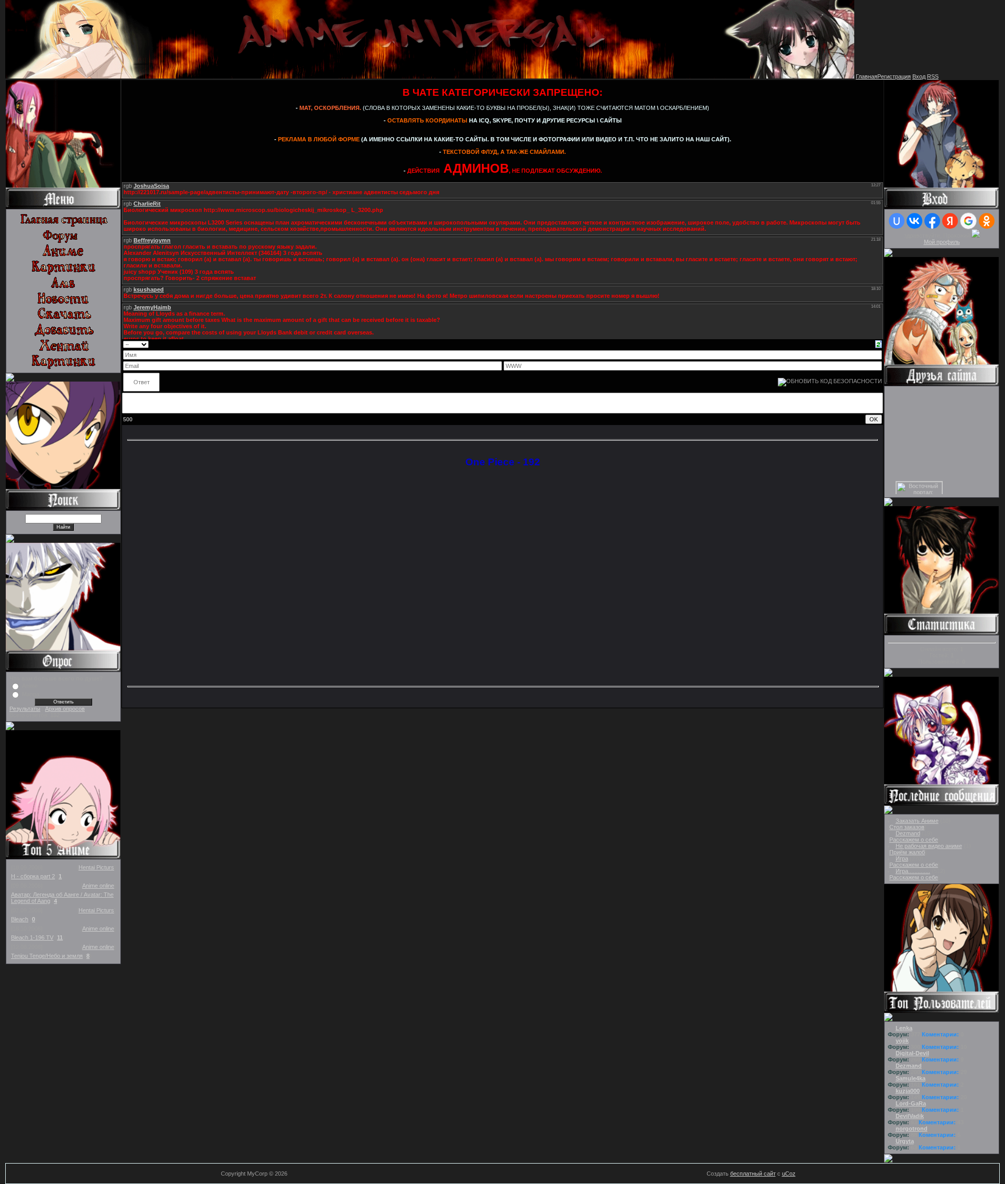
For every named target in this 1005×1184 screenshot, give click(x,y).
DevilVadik (910, 1116)
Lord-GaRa (911, 1103)
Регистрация (894, 76)
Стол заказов (906, 827)
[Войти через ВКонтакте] (914, 221)
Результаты (24, 709)
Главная (866, 76)
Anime (30, 686)
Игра (902, 858)
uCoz (789, 1173)
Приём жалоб (907, 852)
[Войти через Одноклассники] (987, 221)
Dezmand (908, 833)
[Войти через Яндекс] (950, 221)
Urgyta (905, 1141)
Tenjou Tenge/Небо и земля (47, 956)
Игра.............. (913, 871)
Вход (918, 76)
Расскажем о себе (913, 839)
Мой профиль (942, 242)
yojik (902, 1040)
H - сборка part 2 (33, 876)
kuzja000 (908, 1091)
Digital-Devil (912, 1053)
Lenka (904, 1028)
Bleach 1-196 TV (32, 937)
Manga (30, 694)
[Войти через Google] (968, 221)
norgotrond (912, 1128)
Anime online (98, 886)
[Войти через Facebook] (932, 221)
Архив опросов (65, 709)
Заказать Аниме (917, 821)
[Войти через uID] (896, 221)
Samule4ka (910, 1078)
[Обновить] (878, 343)
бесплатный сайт (753, 1173)
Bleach (19, 919)
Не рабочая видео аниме (929, 846)
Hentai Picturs (96, 867)
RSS (933, 76)
